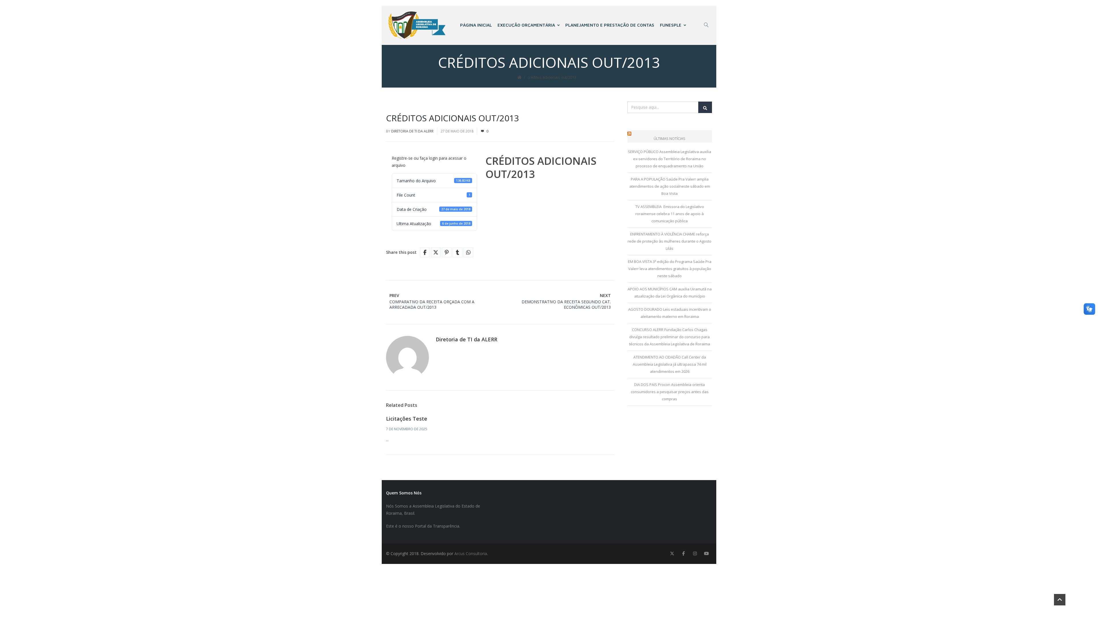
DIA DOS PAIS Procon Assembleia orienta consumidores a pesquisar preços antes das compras (670, 391)
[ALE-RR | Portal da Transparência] (416, 25)
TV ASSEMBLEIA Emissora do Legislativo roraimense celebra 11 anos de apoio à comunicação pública (669, 213)
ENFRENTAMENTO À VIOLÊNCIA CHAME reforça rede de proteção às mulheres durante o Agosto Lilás (669, 241)
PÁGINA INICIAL (476, 25)
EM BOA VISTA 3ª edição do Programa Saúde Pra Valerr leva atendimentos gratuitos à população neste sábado (669, 268)
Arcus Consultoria (470, 553)
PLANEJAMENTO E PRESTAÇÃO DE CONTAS (609, 25)
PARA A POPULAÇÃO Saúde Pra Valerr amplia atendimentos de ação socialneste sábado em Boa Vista (669, 186)
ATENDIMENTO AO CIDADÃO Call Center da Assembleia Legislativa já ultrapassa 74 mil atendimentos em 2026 (670, 364)
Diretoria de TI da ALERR (412, 131)
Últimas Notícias (669, 138)
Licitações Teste (406, 418)
